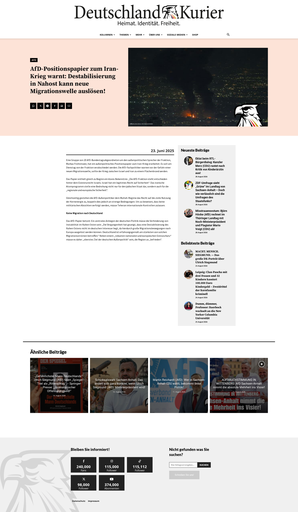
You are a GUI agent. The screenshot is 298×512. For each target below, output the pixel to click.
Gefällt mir (83, 458)
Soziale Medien (176, 34)
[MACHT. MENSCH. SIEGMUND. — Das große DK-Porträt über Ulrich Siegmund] (188, 253)
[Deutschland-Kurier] (149, 15)
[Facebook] (55, 106)
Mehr (139, 34)
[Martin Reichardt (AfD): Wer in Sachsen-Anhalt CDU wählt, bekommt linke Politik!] (179, 385)
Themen (124, 34)
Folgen (111, 458)
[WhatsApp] (33, 106)
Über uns (154, 34)
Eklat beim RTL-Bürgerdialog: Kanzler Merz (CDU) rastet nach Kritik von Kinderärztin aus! (210, 166)
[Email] (69, 106)
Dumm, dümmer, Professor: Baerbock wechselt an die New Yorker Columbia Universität (208, 311)
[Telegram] (47, 106)
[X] (40, 106)
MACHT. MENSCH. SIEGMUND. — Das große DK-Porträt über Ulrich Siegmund (209, 257)
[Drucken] (62, 106)
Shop (195, 34)
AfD (34, 60)
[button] (228, 35)
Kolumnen (106, 34)
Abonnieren (111, 476)
